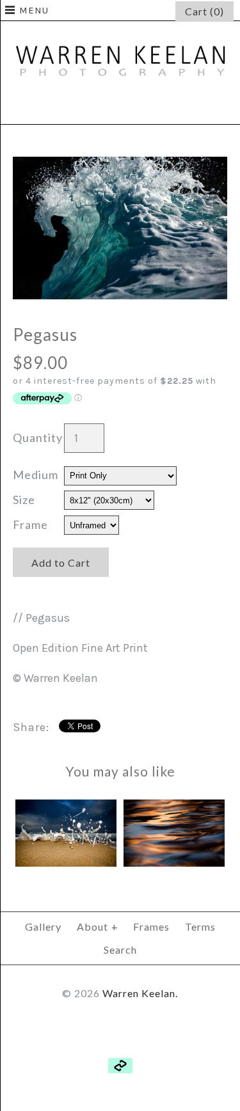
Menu (34, 10)
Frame (30, 524)
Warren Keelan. (140, 993)
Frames (151, 926)
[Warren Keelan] (120, 30)
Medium (35, 475)
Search (120, 949)
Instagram (151, 107)
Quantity (38, 437)
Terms (200, 926)
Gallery (43, 926)
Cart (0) (204, 11)
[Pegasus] (120, 166)
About (97, 926)
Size (24, 499)
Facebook (90, 107)
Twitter (120, 107)
